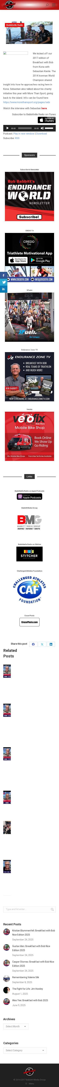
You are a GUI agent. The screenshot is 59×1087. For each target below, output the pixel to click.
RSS (17, 138)
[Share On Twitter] (3, 282)
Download (41, 133)
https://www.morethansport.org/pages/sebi (26, 102)
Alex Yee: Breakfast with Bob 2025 (30, 1000)
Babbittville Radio (14, 25)
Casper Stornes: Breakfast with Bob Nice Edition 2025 (33, 963)
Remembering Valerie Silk (25, 977)
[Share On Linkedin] (3, 289)
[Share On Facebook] (3, 275)
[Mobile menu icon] (54, 5)
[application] (29, 128)
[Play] (7, 128)
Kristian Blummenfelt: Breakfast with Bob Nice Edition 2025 (33, 932)
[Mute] (42, 128)
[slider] (49, 128)
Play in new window (23, 133)
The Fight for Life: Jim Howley (27, 989)
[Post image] (6, 932)
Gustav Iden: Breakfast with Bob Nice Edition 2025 (31, 948)
